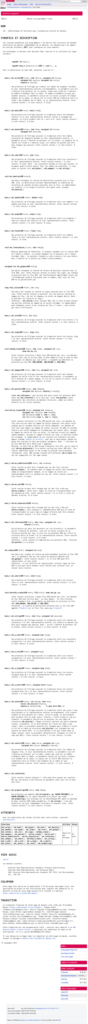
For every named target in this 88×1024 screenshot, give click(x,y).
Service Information (43, 4)
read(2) (28, 439)
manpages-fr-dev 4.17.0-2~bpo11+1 (46, 1008)
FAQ (31, 4)
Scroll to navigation (11, 13)
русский (64, 999)
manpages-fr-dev (26, 7)
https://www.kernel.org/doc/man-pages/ (20, 893)
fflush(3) (23, 608)
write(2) (39, 439)
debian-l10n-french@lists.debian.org (38, 938)
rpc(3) (5, 859)
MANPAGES (10, 1)
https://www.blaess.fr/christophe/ (25, 907)
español (64, 992)
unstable (64, 982)
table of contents (69, 962)
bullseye (64, 972)
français (64, 995)
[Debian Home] (3, 4)
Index (9, 4)
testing (64, 979)
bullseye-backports (14, 7)
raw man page (67, 957)
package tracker (67, 953)
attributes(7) (9, 820)
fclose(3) (57, 608)
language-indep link (69, 950)
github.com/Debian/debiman (31, 1020)
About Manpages (21, 4)
